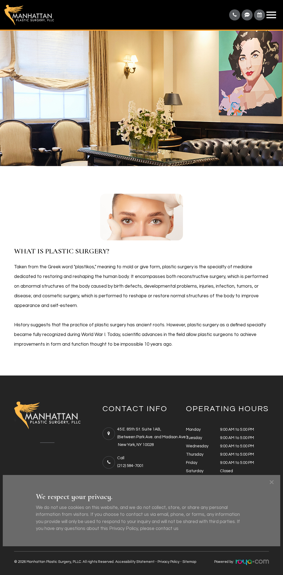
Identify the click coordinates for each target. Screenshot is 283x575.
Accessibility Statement (134, 562)
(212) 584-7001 (130, 466)
